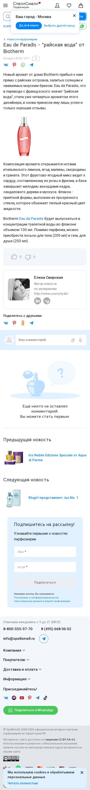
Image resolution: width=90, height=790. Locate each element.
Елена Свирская (48, 277)
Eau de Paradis (31, 218)
